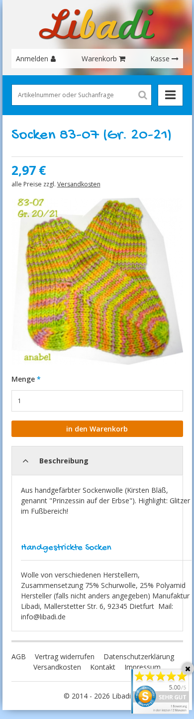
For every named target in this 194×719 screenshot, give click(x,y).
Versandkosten (78, 184)
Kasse (160, 58)
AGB (18, 656)
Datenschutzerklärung (138, 656)
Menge (23, 379)
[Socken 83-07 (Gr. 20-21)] (97, 281)
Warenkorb (99, 58)
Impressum (142, 667)
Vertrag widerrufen (65, 656)
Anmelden (32, 58)
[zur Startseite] (97, 24)
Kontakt (102, 667)
